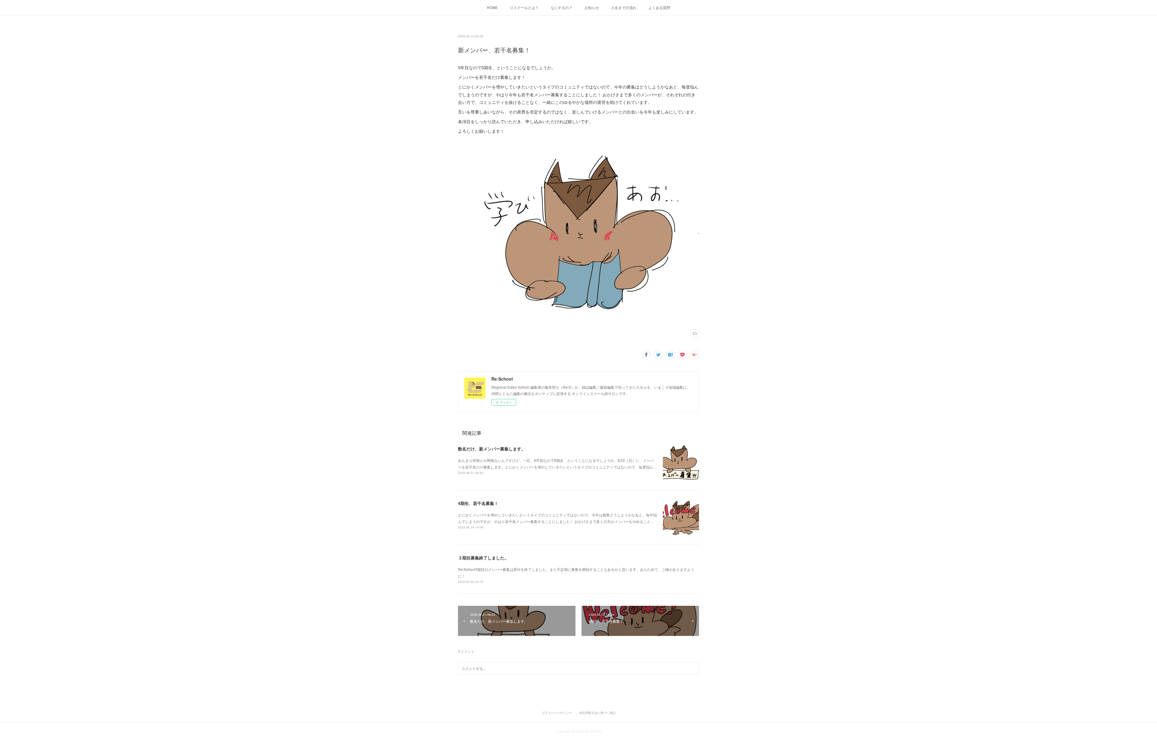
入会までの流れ (623, 7)
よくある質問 (659, 7)
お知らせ (592, 7)
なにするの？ (561, 7)
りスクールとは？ (524, 7)
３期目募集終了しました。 (483, 558)
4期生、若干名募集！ (478, 503)
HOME (492, 7)
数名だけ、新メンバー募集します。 (491, 449)
